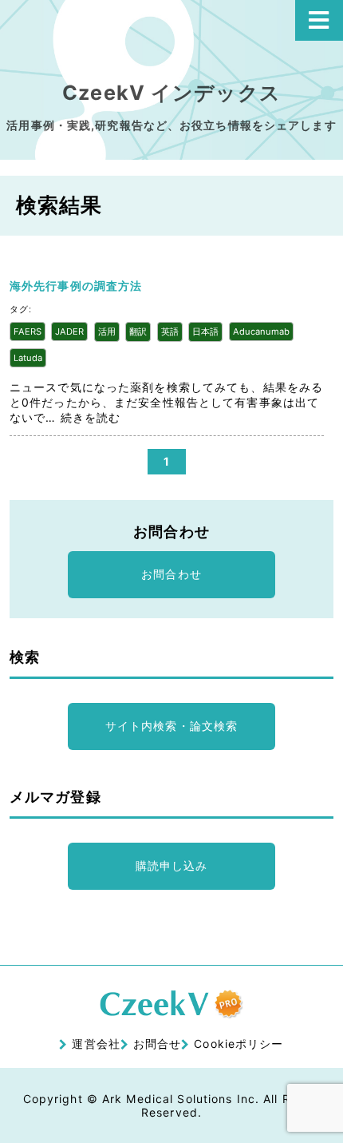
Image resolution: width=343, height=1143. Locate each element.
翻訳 (138, 331)
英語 (170, 331)
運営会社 (96, 1043)
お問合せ (157, 1043)
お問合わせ (171, 574)
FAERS (27, 331)
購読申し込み (172, 865)
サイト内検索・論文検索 (171, 725)
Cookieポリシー (238, 1043)
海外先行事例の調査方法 (76, 285)
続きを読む (91, 417)
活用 (107, 331)
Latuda (28, 357)
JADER (69, 331)
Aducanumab (261, 331)
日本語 (205, 331)
